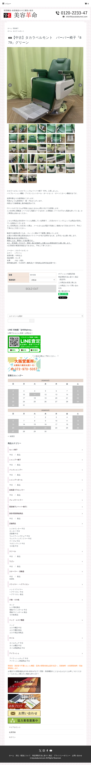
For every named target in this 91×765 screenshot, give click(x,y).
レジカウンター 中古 (17, 528)
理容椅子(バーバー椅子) (18, 506)
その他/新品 (13, 614)
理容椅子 (15, 28)
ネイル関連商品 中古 (17, 648)
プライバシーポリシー (62, 755)
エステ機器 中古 (15, 627)
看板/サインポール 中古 (18, 609)
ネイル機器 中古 (15, 645)
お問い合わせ (77, 755)
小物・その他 (14, 599)
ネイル (11, 638)
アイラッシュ (14, 653)
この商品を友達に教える (67, 282)
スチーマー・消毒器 (16, 571)
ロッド (11, 604)
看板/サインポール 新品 (18, 612)
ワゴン (11, 561)
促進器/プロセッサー (17, 490)
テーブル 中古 (14, 541)
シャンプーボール (16, 480)
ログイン (12, 737)
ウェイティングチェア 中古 (19, 536)
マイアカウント (15, 727)
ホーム (10, 28)
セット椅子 (13, 449)
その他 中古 (13, 546)
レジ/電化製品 (14, 607)
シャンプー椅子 (15, 459)
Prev (10, 85)
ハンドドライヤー (16, 589)
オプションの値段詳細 (66, 274)
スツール (12, 551)
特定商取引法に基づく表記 (42, 755)
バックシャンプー (16, 469)
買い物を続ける (64, 291)
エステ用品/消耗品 (16, 632)
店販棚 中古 (13, 533)
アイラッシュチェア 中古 (18, 658)
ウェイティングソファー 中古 (20, 538)
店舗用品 (12, 523)
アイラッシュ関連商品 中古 (19, 661)
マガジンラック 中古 (17, 543)
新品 (18, 454)
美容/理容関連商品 (16, 513)
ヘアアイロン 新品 (16, 594)
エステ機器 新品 (15, 630)
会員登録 (12, 732)
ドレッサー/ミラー (16, 500)
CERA (11, 579)
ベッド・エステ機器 (16, 620)
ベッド (11, 625)
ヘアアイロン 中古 (16, 592)
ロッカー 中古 (14, 531)
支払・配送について (23, 755)
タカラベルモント (18, 31)
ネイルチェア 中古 (16, 643)
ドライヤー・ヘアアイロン (19, 584)
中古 (11, 454)
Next (80, 85)
